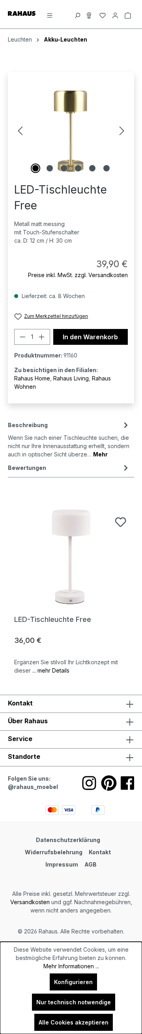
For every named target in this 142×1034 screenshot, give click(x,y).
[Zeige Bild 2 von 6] (50, 168)
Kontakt (100, 852)
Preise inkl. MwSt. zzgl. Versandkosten (78, 275)
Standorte (24, 756)
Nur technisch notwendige (73, 1002)
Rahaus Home (32, 378)
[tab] (69, 439)
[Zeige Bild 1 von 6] (35, 168)
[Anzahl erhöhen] (42, 337)
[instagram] (89, 783)
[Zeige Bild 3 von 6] (64, 168)
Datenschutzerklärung (68, 839)
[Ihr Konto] (115, 14)
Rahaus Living (71, 378)
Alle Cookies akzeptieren (73, 1022)
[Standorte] (90, 14)
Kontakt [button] (20, 703)
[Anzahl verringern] (22, 337)
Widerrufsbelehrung (53, 852)
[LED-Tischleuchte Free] (71, 556)
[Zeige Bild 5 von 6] (92, 168)
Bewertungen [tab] (27, 467)
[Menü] (49, 14)
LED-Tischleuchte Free (52, 619)
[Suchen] (77, 14)
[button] (71, 757)
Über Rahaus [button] (28, 721)
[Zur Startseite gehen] (22, 13)
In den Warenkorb (90, 337)
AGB (90, 864)
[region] (71, 130)
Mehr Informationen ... (71, 966)
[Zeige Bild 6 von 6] (106, 168)
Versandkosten (30, 902)
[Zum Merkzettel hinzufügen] (120, 522)
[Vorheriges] (20, 131)
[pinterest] (109, 783)
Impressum (61, 864)
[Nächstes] (122, 131)
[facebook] (127, 783)
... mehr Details (50, 670)
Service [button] (20, 739)
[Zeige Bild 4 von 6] (78, 168)
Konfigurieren (73, 982)
